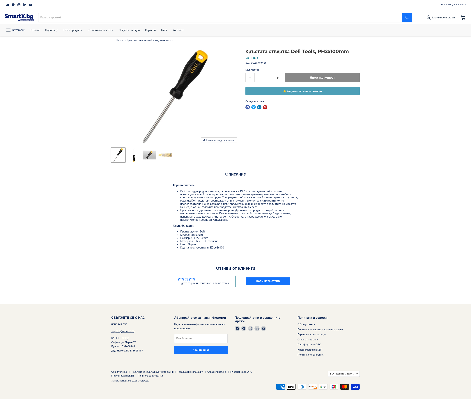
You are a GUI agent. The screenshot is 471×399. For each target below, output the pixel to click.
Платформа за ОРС (309, 344)
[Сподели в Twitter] (253, 107)
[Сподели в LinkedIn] (259, 107)
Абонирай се (201, 350)
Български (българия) (452, 4)
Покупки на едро (129, 30)
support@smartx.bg (122, 331)
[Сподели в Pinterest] (265, 107)
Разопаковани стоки (100, 30)
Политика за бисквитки (311, 354)
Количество (252, 69)
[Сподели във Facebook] (247, 107)
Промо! (35, 30)
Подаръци (51, 30)
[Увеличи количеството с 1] (277, 77)
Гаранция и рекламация (312, 334)
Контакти (178, 30)
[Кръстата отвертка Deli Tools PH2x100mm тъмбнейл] (118, 155)
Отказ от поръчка (308, 339)
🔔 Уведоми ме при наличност (302, 91)
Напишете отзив (268, 281)
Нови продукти (72, 30)
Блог (164, 30)
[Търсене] (407, 17)
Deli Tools (251, 58)
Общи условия (306, 324)
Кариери (150, 30)
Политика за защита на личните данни (320, 329)
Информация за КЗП (310, 349)
